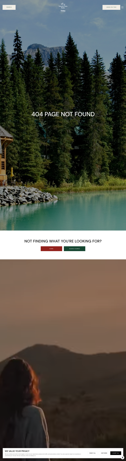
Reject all (92, 453)
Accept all (115, 453)
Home (51, 248)
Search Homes (74, 248)
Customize (104, 453)
